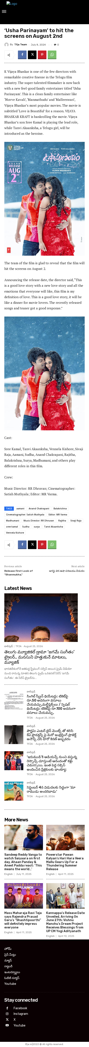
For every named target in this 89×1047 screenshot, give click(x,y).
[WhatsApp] (52, 55)
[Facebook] (22, 55)
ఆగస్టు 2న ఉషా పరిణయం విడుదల (67, 570)
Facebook (20, 1008)
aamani (20, 508)
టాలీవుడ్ (8, 646)
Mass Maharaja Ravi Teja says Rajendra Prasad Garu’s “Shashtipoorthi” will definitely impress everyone (23, 920)
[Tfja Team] (7, 45)
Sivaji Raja (75, 520)
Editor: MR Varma (58, 514)
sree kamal (12, 526)
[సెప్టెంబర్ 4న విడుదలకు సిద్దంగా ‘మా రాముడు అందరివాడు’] (13, 791)
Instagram (21, 1014)
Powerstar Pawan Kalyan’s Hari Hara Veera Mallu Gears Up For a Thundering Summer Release (65, 862)
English (8, 874)
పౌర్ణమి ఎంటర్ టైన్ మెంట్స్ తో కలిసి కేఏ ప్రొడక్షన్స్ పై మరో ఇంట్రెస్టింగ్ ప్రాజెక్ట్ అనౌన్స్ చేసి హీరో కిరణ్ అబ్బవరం (51, 735)
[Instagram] (7, 1014)
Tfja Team (20, 44)
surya (37, 526)
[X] (32, 55)
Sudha (25, 526)
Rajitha (62, 520)
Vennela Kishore (15, 532)
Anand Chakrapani (39, 508)
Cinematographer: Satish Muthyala (25, 514)
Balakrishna (60, 508)
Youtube (19, 1025)
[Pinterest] (42, 55)
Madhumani (12, 520)
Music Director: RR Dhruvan (39, 520)
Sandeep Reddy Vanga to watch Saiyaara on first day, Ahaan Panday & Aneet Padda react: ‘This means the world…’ (23, 862)
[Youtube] (7, 1025)
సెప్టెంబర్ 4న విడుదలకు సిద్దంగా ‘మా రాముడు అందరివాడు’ (51, 789)
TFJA (18, 646)
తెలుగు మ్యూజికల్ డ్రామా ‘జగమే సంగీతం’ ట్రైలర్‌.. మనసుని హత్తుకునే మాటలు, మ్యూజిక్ (39, 657)
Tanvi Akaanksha (53, 526)
